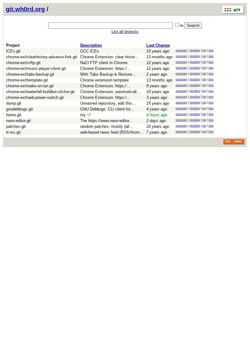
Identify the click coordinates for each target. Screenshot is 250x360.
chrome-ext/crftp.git (23, 62)
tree (211, 50)
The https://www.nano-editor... (106, 120)
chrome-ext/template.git (27, 80)
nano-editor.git (18, 120)
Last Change (158, 45)
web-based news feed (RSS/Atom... (111, 132)
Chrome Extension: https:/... (105, 68)
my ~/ (85, 115)
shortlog (195, 50)
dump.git (13, 103)
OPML (238, 141)
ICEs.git (13, 51)
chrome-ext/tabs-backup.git (30, 74)
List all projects (125, 31)
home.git (13, 115)
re (181, 25)
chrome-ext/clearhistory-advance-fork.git (41, 57)
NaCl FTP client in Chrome (103, 62)
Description (91, 45)
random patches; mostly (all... (106, 126)
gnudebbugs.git (19, 109)
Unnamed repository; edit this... (108, 103)
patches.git (16, 126)
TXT (227, 141)
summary (182, 50)
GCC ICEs (89, 51)
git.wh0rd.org (25, 9)
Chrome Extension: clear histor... (109, 57)
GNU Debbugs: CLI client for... (107, 109)
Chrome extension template (104, 80)
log (204, 50)
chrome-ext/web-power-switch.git (35, 97)
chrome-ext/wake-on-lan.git (30, 86)
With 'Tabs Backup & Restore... (108, 74)
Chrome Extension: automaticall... (110, 91)
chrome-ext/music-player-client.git (36, 68)
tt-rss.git (13, 132)
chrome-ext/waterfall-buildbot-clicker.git (40, 91)
